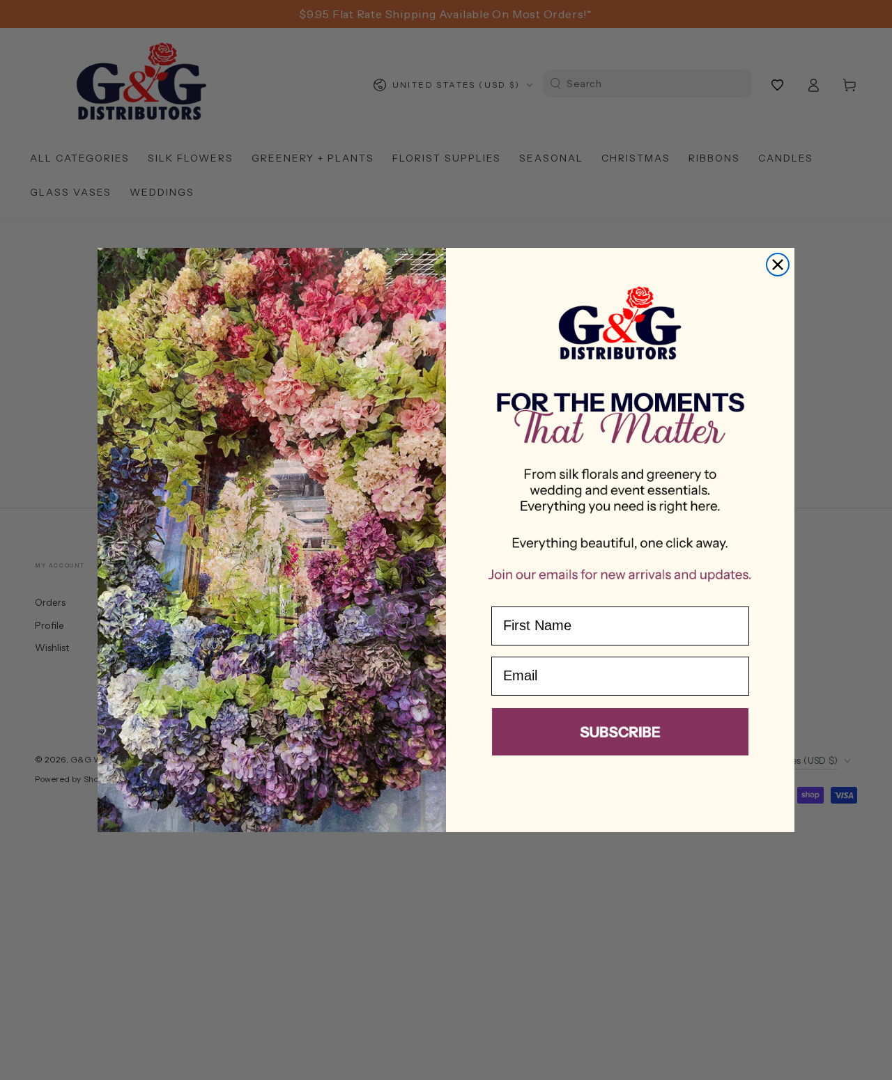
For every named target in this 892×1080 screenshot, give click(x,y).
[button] (620, 734)
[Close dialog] (778, 264)
